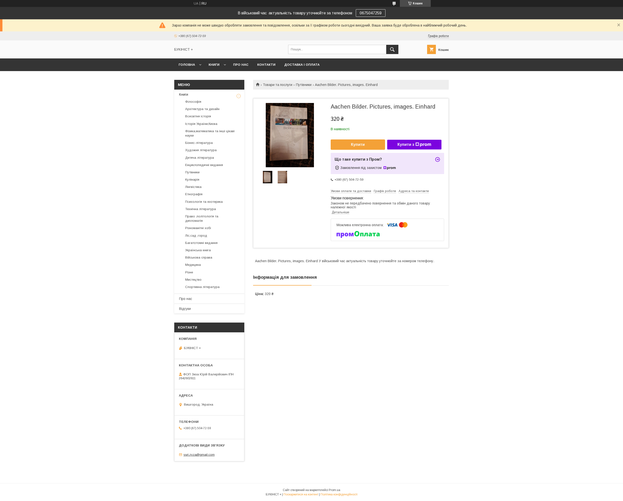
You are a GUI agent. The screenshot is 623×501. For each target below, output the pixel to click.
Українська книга (198, 250)
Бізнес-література (199, 143)
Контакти (266, 64)
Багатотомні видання (201, 243)
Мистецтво (193, 279)
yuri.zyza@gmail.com (199, 454)
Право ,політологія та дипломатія (201, 218)
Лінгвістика (193, 187)
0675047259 (371, 13)
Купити (358, 144)
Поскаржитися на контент (301, 494)
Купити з (405, 144)
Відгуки (185, 309)
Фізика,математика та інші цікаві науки (210, 133)
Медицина (193, 265)
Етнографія (193, 194)
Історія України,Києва (201, 124)
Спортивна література (202, 287)
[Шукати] (392, 49)
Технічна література (200, 209)
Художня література (201, 150)
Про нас (240, 64)
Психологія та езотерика (204, 202)
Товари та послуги (277, 85)
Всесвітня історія (198, 116)
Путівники (304, 85)
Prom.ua (334, 490)
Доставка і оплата (302, 64)
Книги (214, 64)
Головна (187, 64)
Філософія (193, 101)
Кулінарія (192, 179)
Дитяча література (199, 157)
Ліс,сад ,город (196, 235)
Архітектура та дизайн (202, 109)
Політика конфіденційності (339, 494)
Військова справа (198, 257)
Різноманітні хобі (198, 228)
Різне (189, 272)
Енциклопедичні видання (204, 165)
